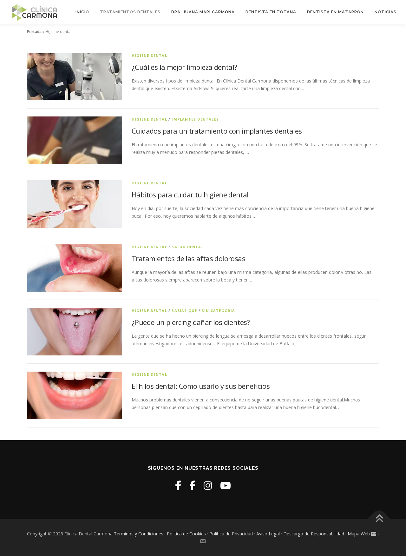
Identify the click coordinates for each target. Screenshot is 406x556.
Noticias (385, 12)
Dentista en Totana (271, 12)
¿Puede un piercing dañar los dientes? (191, 322)
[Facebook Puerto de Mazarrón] (192, 485)
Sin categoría (218, 310)
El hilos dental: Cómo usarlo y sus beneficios (201, 386)
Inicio (82, 12)
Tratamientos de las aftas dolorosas (188, 258)
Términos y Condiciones (138, 534)
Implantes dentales (195, 119)
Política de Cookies (186, 534)
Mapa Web (359, 534)
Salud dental (187, 246)
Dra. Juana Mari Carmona (203, 12)
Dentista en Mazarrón (335, 12)
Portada (34, 31)
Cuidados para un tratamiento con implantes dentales (217, 131)
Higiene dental (149, 55)
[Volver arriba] (379, 519)
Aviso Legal (268, 534)
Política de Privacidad (231, 534)
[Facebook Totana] (178, 485)
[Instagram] (208, 485)
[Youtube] (225, 485)
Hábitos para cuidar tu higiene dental (190, 194)
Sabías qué (184, 310)
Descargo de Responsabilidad (313, 534)
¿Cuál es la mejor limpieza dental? (184, 67)
